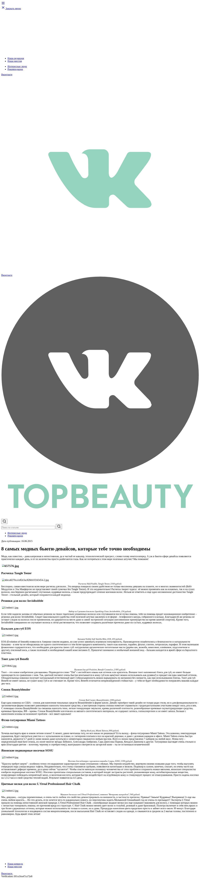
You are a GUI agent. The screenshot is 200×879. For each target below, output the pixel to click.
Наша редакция (16, 58)
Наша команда (15, 863)
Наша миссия (15, 61)
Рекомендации (15, 69)
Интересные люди (17, 66)
